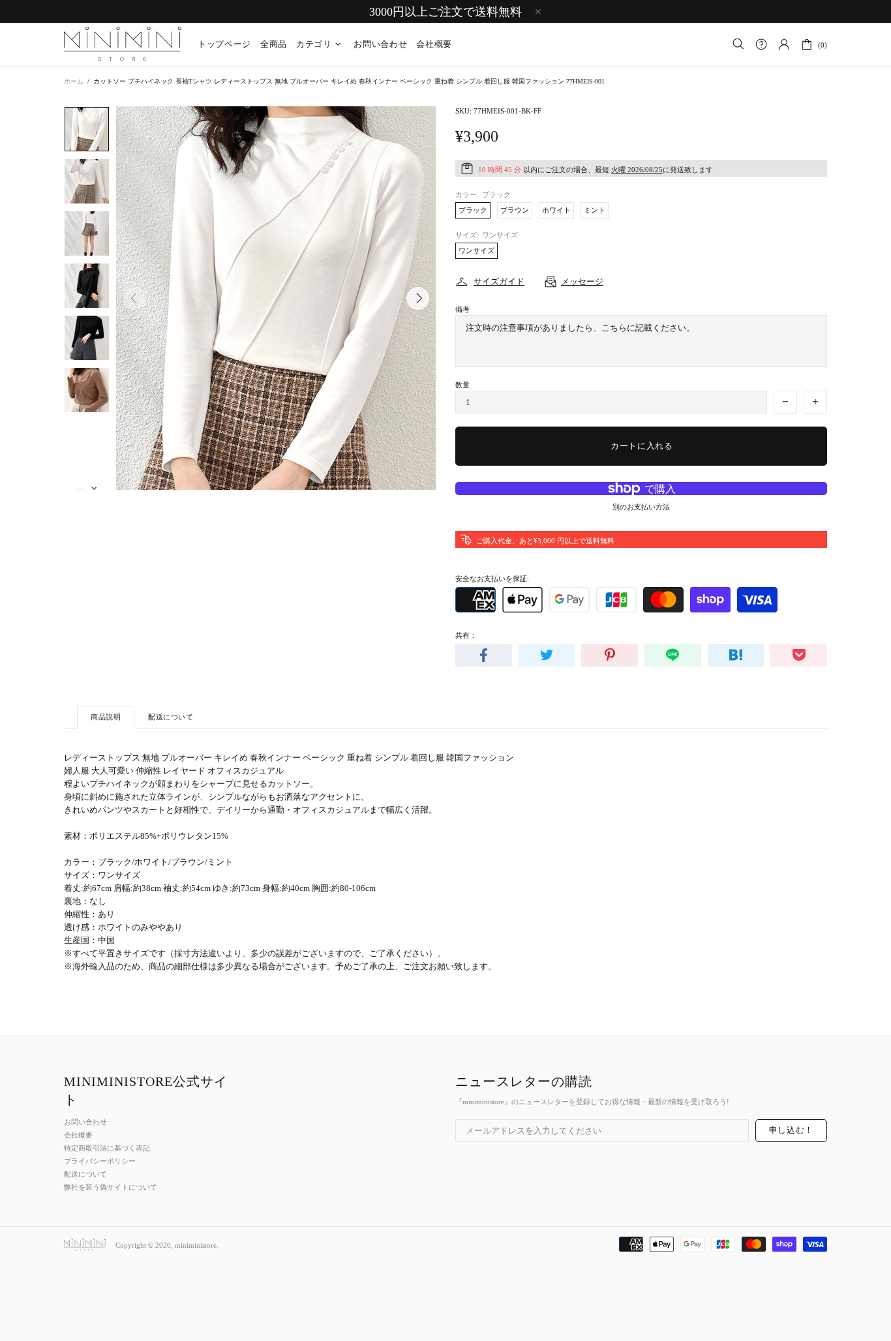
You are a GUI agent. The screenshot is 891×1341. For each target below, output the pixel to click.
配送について (85, 1174)
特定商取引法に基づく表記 (107, 1148)
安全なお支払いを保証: (492, 578)
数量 (462, 385)
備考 (462, 309)
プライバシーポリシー (100, 1161)
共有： (466, 635)
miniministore (122, 44)
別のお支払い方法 (641, 507)
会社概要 (78, 1135)
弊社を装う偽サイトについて (110, 1187)
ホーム (73, 81)
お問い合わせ (85, 1122)
